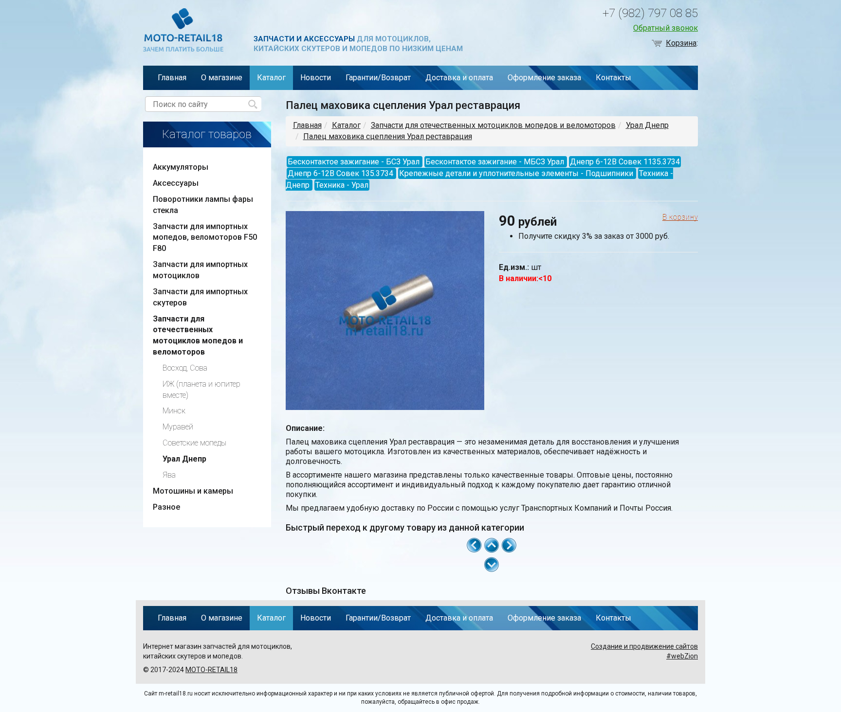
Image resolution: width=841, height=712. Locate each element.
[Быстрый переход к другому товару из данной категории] (491, 564)
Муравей (178, 426)
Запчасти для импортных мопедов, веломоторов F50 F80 (205, 237)
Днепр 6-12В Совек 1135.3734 (625, 161)
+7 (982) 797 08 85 (650, 13)
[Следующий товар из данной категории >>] (509, 544)
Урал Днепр (647, 125)
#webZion (682, 656)
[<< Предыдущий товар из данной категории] (474, 544)
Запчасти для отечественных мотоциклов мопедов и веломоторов (493, 125)
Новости (315, 77)
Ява (169, 475)
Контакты (613, 77)
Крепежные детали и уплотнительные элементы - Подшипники (516, 173)
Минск (174, 410)
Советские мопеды (194, 442)
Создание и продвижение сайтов (644, 646)
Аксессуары (176, 183)
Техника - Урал (341, 185)
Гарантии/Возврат (378, 77)
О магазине (221, 77)
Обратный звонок (665, 28)
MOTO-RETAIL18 (211, 670)
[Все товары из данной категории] (491, 544)
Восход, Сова (185, 368)
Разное (166, 507)
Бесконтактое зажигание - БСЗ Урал (354, 161)
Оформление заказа (544, 77)
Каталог (271, 77)
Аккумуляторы (180, 167)
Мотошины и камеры (193, 491)
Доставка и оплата (459, 77)
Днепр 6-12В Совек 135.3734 (340, 173)
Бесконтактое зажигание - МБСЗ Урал (494, 161)
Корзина (681, 43)
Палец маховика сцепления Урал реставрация (387, 136)
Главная (172, 77)
